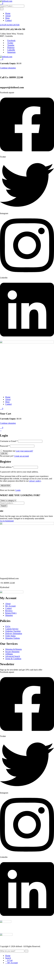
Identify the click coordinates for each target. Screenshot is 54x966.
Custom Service (11, 629)
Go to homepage (7, 521)
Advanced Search (12, 656)
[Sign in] (1, 430)
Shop (7, 18)
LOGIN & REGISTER (10, 25)
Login (17, 490)
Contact (8, 20)
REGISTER (5, 486)
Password (5, 446)
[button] (1, 59)
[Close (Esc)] (51, 3)
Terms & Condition (13, 659)
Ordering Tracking (13, 631)
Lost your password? (24, 451)
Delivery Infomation (13, 633)
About (7, 16)
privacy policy (35, 481)
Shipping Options (12, 638)
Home (7, 13)
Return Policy (11, 613)
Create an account (21, 456)
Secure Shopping (12, 651)
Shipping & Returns (13, 649)
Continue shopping (8, 68)
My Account (10, 606)
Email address (6, 467)
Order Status (10, 636)
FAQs (7, 626)
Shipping (9, 615)
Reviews (8, 611)
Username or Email (9, 441)
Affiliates (9, 654)
